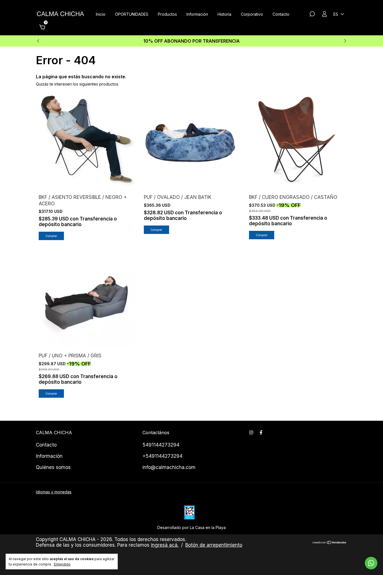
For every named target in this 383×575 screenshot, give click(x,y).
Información (197, 14)
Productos (167, 14)
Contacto (281, 14)
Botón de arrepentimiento (213, 545)
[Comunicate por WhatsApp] (371, 563)
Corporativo (252, 14)
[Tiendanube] (329, 542)
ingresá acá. (165, 545)
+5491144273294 (162, 456)
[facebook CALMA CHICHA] (261, 432)
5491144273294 (160, 445)
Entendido (62, 564)
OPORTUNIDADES (131, 14)
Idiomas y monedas (53, 491)
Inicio (100, 14)
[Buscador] (312, 15)
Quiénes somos (53, 467)
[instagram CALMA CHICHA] (251, 432)
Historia (224, 14)
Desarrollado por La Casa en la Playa (191, 527)
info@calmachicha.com (168, 467)
